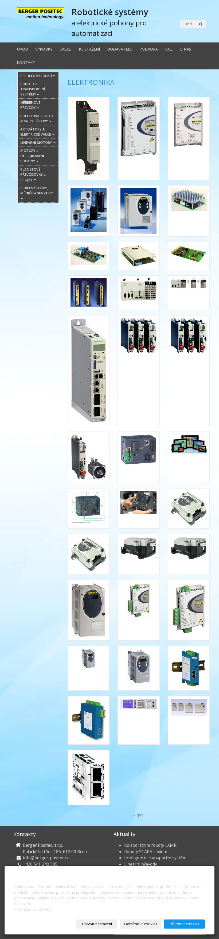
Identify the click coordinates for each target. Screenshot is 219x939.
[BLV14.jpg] (189, 138)
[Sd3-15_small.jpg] (139, 610)
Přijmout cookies (184, 923)
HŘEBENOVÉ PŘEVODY (30, 105)
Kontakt (26, 62)
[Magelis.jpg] (189, 457)
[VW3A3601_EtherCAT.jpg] (89, 777)
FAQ (169, 49)
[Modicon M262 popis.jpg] (89, 508)
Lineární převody (140, 864)
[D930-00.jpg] (139, 256)
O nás (185, 49)
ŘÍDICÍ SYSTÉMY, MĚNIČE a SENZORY (36, 190)
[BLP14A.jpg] (139, 138)
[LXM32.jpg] (189, 370)
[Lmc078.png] (89, 370)
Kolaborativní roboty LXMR (150, 845)
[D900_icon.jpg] (189, 211)
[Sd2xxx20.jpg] (189, 508)
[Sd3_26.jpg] (89, 610)
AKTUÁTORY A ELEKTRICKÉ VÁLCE (36, 132)
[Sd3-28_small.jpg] (139, 668)
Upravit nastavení (97, 923)
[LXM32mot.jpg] (89, 457)
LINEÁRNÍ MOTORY (36, 142)
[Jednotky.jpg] (89, 292)
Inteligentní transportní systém (155, 858)
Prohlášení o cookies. (32, 909)
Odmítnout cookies (140, 923)
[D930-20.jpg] (189, 256)
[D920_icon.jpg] (89, 256)
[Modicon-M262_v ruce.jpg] (139, 508)
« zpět (138, 814)
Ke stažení (89, 49)
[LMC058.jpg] (139, 292)
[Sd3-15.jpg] (189, 610)
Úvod (22, 49)
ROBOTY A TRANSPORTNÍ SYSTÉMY (32, 89)
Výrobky (43, 49)
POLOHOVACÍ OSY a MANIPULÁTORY (36, 118)
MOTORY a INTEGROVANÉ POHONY (32, 155)
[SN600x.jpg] (139, 720)
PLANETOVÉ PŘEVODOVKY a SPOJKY (33, 174)
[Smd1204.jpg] (189, 668)
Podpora (148, 49)
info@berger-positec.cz (46, 858)
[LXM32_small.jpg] (139, 370)
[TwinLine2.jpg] (189, 720)
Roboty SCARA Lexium (145, 852)
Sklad (66, 49)
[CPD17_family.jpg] (89, 211)
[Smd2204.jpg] (89, 720)
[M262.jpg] (139, 457)
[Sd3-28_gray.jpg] (89, 668)
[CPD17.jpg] (139, 211)
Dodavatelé (119, 49)
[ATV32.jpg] (89, 138)
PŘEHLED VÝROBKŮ (36, 75)
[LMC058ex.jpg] (189, 292)
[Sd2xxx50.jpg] (139, 554)
